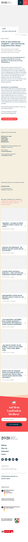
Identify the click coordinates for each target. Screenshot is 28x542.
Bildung (3, 445)
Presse (3, 454)
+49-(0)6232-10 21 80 (6, 155)
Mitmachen (5, 451)
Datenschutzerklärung (8, 469)
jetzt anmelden (14, 424)
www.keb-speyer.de (6, 151)
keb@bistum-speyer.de (7, 189)
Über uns (4, 448)
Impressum (5, 466)
